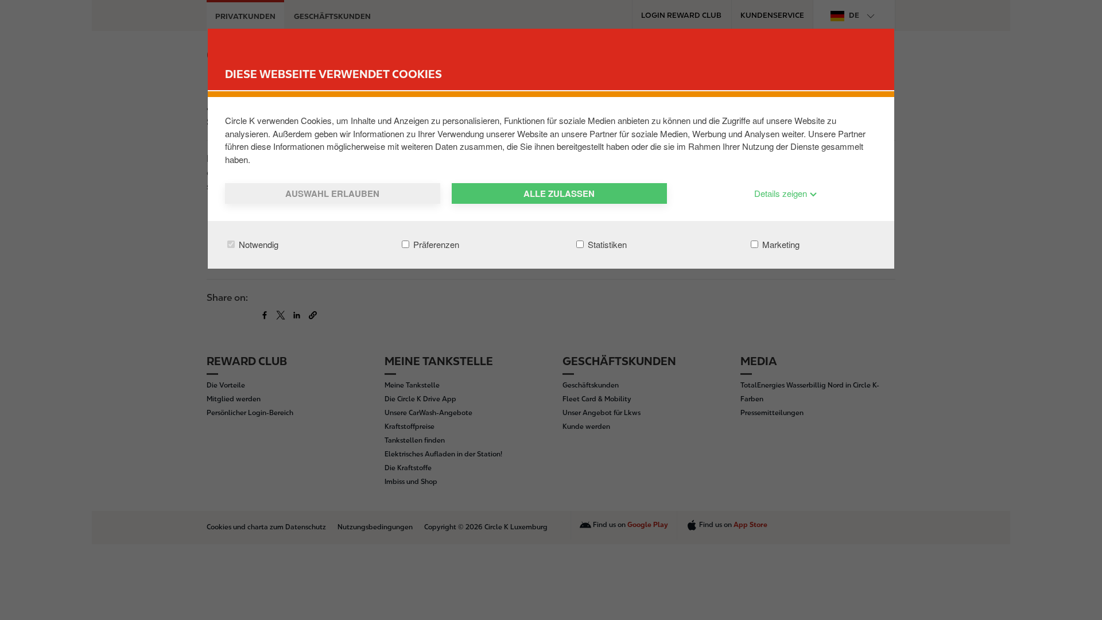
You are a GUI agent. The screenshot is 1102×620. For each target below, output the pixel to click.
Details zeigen (781, 193)
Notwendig (257, 244)
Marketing (780, 244)
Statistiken (606, 244)
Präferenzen (435, 244)
